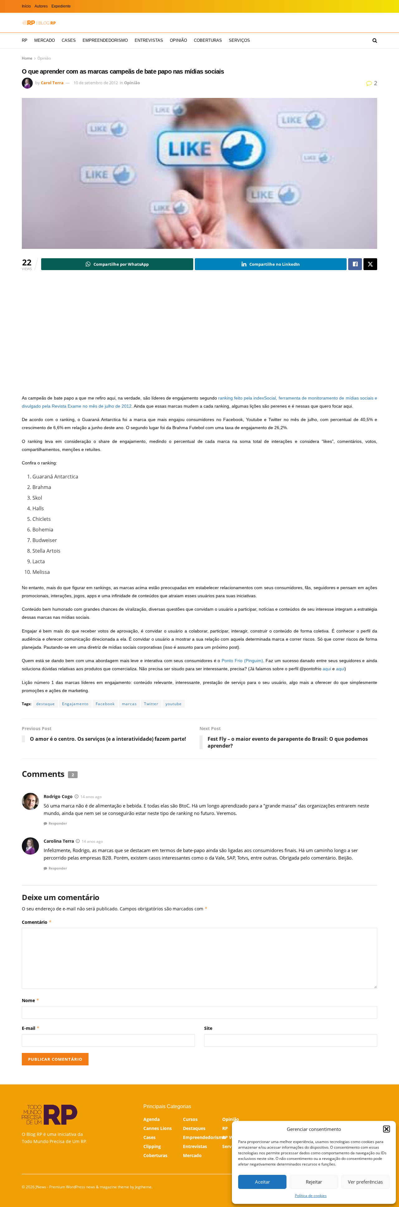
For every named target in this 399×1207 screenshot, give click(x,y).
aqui (327, 668)
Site (208, 1028)
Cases (69, 40)
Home (27, 58)
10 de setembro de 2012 (96, 82)
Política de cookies (311, 1195)
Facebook (105, 703)
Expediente (61, 6)
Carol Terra (52, 82)
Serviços (239, 40)
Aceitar (262, 1182)
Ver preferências (365, 1182)
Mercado (44, 40)
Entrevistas (149, 40)
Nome (30, 1000)
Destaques (194, 1128)
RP (24, 40)
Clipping (152, 1146)
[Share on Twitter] (370, 264)
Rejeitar (314, 1182)
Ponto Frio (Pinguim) (242, 660)
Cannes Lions (157, 1128)
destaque (45, 703)
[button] (386, 1129)
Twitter (151, 703)
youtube (174, 703)
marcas (129, 703)
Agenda (151, 1119)
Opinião (178, 40)
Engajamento (75, 703)
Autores (41, 6)
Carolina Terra (59, 841)
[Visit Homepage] (39, 23)
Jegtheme (143, 1187)
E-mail (31, 1028)
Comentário (37, 922)
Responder (58, 823)
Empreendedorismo (105, 40)
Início (26, 6)
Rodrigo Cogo (58, 796)
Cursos (190, 1119)
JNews (41, 1187)
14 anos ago (91, 796)
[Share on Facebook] (355, 264)
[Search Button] (375, 40)
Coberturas (208, 40)
